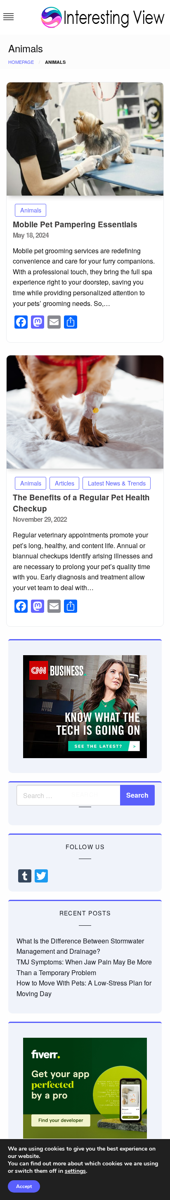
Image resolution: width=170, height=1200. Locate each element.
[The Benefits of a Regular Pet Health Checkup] (85, 412)
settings (75, 1171)
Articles (64, 483)
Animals (30, 209)
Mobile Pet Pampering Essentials (75, 224)
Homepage (21, 61)
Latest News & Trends (117, 483)
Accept (24, 1186)
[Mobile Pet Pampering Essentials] (85, 139)
